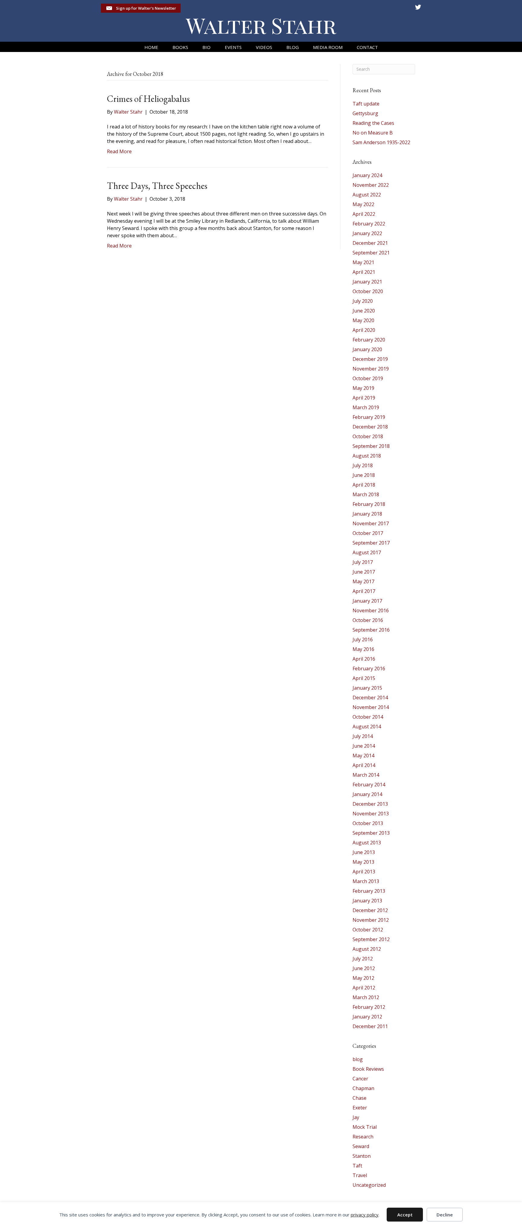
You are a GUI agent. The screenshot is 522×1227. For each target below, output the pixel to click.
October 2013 (368, 823)
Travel (360, 1175)
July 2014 (363, 736)
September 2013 (371, 833)
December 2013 (370, 804)
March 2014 (366, 775)
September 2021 (371, 252)
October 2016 (368, 620)
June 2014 (364, 746)
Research (363, 1136)
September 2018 (371, 446)
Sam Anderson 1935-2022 (381, 142)
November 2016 (371, 610)
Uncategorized (369, 1185)
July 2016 (363, 639)
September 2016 (371, 629)
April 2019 (364, 397)
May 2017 (363, 581)
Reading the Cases (373, 123)
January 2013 (367, 900)
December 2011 (370, 1026)
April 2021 (364, 272)
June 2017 (364, 571)
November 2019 (371, 368)
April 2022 (364, 214)
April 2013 (364, 871)
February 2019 (369, 417)
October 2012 (368, 929)
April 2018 (364, 484)
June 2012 (364, 968)
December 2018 (370, 426)
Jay (356, 1117)
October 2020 (368, 291)
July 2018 (363, 465)
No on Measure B (373, 132)
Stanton (362, 1156)
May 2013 (363, 862)
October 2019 (368, 378)
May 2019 (363, 388)
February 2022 (369, 223)
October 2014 (368, 717)
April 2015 (364, 678)
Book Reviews (368, 1069)
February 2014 (369, 784)
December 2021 (370, 243)
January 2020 (367, 349)
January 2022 (367, 233)
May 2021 (363, 262)
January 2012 (367, 1016)
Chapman (363, 1088)
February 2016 (369, 668)
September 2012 (371, 939)
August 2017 (367, 552)
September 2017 (371, 542)
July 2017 (363, 562)
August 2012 (367, 949)
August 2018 (367, 455)
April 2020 (364, 330)
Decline (445, 1215)
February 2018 (369, 504)
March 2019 (366, 407)
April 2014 (364, 765)
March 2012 (366, 997)
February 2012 (369, 1007)
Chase (359, 1098)
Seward (361, 1146)
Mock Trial (365, 1127)
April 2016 (364, 659)
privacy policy (365, 1215)
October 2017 (368, 533)
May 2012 (363, 978)
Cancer (360, 1078)
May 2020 (363, 320)
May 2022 (363, 204)
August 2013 (367, 842)
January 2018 (367, 513)
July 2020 (363, 301)
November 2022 (371, 185)
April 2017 (364, 591)
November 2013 (371, 813)
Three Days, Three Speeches (157, 186)
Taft (357, 1165)
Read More (119, 151)
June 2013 (364, 852)
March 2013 (366, 881)
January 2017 (367, 600)
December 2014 (370, 697)
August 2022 (367, 194)
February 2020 (369, 339)
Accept (405, 1215)
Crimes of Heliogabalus (148, 99)
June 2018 (364, 475)
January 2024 (367, 175)
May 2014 (363, 755)
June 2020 (364, 310)
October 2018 (368, 436)
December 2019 (370, 359)
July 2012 (363, 958)
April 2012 (364, 987)
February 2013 (369, 891)
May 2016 (363, 649)
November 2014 (371, 707)
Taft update (366, 103)
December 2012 (370, 910)
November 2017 (371, 523)
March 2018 (366, 494)
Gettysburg (365, 113)
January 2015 (367, 688)
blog (358, 1059)
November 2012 (371, 920)
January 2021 (367, 281)
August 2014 (367, 726)
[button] (141, 8)
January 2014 (367, 794)
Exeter (360, 1107)
